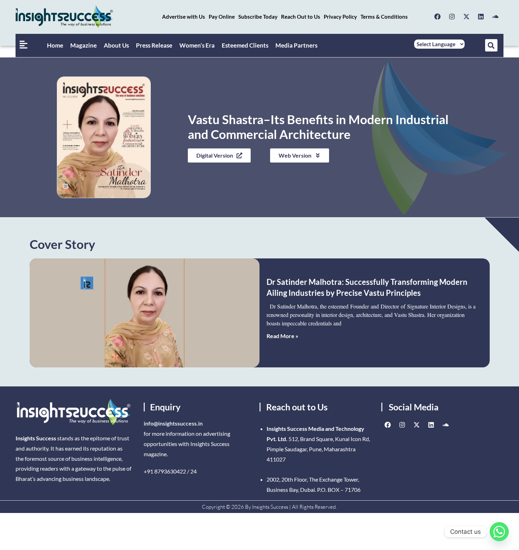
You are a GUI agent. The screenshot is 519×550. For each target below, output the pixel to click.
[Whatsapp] (499, 531)
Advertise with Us (183, 16)
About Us (116, 45)
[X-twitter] (466, 16)
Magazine (83, 45)
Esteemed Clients (245, 45)
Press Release (154, 45)
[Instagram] (452, 16)
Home (55, 45)
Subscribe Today (258, 16)
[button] (491, 45)
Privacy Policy (340, 16)
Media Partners (296, 45)
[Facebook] (437, 16)
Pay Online (222, 16)
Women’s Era (197, 45)
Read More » (282, 335)
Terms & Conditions (384, 16)
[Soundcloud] (495, 16)
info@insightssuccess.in (173, 423)
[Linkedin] (481, 16)
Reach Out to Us (300, 16)
